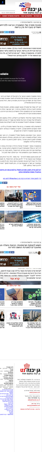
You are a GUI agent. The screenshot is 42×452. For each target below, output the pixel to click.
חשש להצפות (21, 268)
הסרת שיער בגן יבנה (7, 400)
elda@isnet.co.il (34, 400)
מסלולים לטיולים (8, 406)
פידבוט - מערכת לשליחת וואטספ (30, 409)
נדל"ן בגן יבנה (9, 397)
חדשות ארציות (26, 22)
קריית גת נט (10, 410)
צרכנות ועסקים (8, 378)
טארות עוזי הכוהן (8, 374)
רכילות (11, 387)
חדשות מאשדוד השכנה (10, 16)
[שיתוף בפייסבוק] (11, 32)
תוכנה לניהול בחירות (7, 390)
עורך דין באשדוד (8, 405)
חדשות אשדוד (8, 375)
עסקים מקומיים (9, 379)
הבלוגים (10, 372)
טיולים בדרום (9, 408)
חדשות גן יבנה (26, 16)
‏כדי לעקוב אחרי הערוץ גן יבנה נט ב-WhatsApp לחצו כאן (22, 178)
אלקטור (11, 392)
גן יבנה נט (37, 16)
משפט (11, 376)
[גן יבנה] (28, 14)
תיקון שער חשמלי (8, 404)
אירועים (6, 387)
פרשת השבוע (7, 388)
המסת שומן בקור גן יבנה (6, 399)
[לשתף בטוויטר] (6, 32)
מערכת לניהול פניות (8, 401)
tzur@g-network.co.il (33, 405)
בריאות (11, 368)
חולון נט (11, 412)
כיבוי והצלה (28, 268)
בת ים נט (10, 403)
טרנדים (5, 368)
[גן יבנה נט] (28, 375)
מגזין (11, 370)
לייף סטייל (10, 367)
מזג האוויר (35, 268)
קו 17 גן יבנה (9, 395)
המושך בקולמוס (9, 371)
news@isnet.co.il (34, 392)
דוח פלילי (5, 376)
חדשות (11, 380)
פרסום (11, 413)
